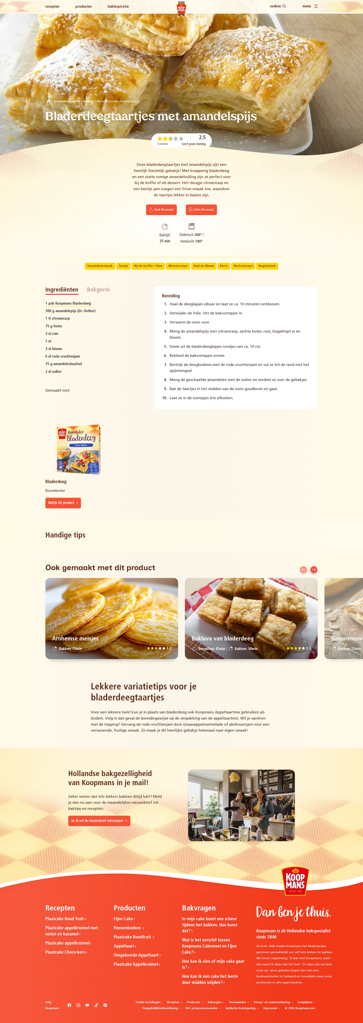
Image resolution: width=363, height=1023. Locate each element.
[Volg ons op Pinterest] (105, 1006)
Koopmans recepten (67, 101)
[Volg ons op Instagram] (78, 1006)
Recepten (52, 7)
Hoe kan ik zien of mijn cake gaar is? (213, 964)
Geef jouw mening (194, 144)
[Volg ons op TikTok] (96, 1006)
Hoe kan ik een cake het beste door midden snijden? (210, 979)
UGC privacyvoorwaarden (202, 1008)
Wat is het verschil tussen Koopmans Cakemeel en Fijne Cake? (209, 946)
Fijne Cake (123, 919)
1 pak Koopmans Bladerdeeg (68, 304)
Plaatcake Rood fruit (64, 919)
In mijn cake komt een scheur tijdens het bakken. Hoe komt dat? (209, 925)
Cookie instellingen (148, 1002)
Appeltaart (124, 946)
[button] (303, 569)
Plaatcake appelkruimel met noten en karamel (71, 931)
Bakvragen (215, 1002)
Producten (83, 7)
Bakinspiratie (118, 7)
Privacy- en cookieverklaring (272, 1002)
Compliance (305, 1002)
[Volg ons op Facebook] (69, 1006)
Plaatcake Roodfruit (133, 937)
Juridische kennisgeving (240, 1008)
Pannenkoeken (128, 928)
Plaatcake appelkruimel (67, 943)
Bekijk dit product (61, 503)
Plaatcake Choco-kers (65, 952)
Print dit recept (203, 209)
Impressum (270, 1008)
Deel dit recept (164, 209)
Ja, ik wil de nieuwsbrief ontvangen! (97, 821)
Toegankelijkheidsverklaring (160, 1008)
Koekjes (88, 101)
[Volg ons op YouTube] (87, 1006)
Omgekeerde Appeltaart (136, 955)
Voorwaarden (238, 1002)
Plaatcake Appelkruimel (136, 964)
